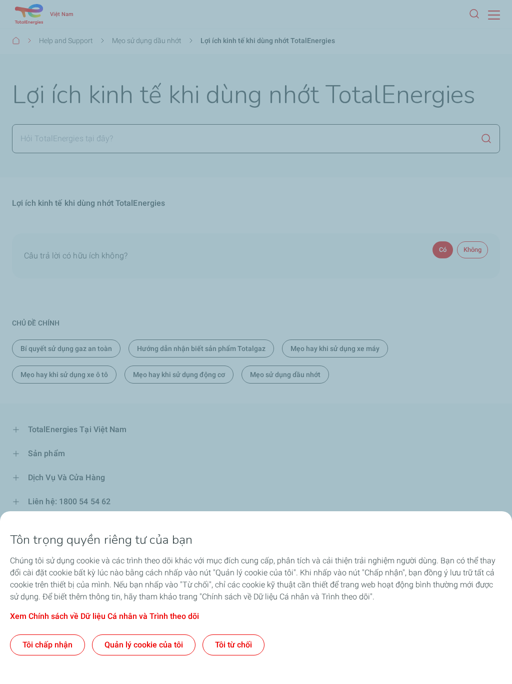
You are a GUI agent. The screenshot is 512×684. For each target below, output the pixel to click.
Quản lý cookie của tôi (143, 644)
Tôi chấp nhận (47, 644)
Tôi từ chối (233, 644)
